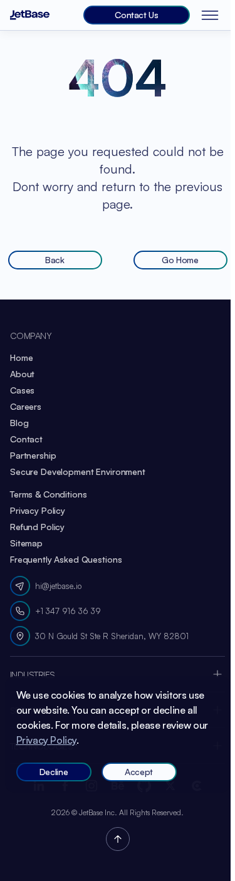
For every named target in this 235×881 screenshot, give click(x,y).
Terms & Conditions (48, 494)
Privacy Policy (37, 510)
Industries (32, 674)
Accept (139, 771)
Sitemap (26, 543)
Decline (53, 771)
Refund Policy (37, 526)
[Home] (30, 15)
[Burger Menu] (212, 15)
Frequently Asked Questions (66, 559)
